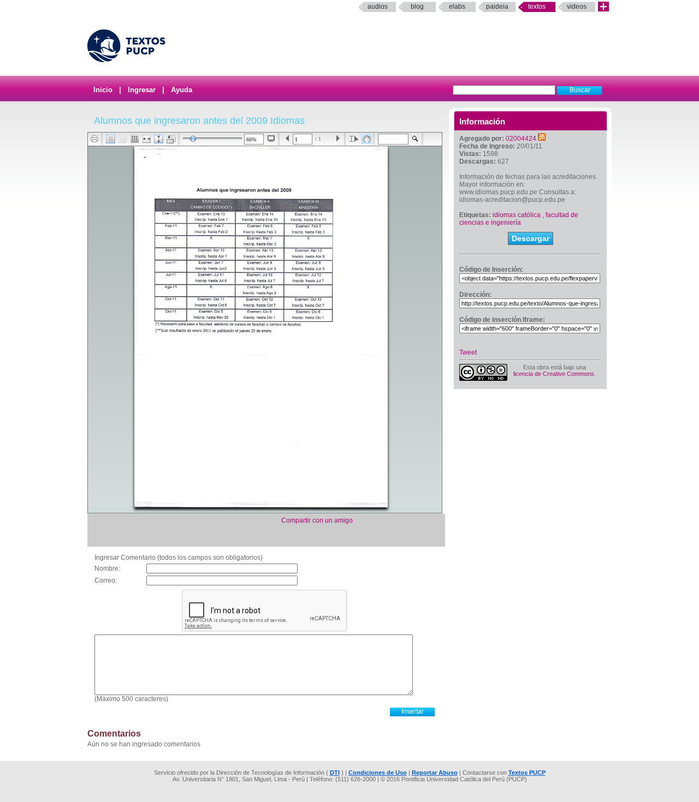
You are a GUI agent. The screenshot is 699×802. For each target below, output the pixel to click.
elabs (457, 6)
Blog (417, 6)
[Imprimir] (95, 139)
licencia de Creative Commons (553, 373)
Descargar (530, 238)
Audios (378, 6)
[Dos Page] (122, 139)
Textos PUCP (527, 772)
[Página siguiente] (338, 139)
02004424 (521, 138)
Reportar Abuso (435, 772)
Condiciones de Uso (377, 772)
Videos (577, 6)
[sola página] (110, 139)
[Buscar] (415, 139)
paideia (497, 6)
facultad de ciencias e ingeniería (518, 218)
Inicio (102, 90)
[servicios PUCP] (603, 7)
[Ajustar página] (158, 139)
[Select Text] (353, 139)
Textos (537, 6)
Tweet (468, 352)
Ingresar (142, 90)
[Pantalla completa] (271, 138)
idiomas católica (517, 215)
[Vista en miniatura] (134, 139)
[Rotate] (171, 139)
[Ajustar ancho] (146, 139)
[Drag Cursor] (366, 139)
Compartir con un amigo (317, 520)
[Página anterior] (287, 139)
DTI (335, 772)
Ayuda (181, 90)
